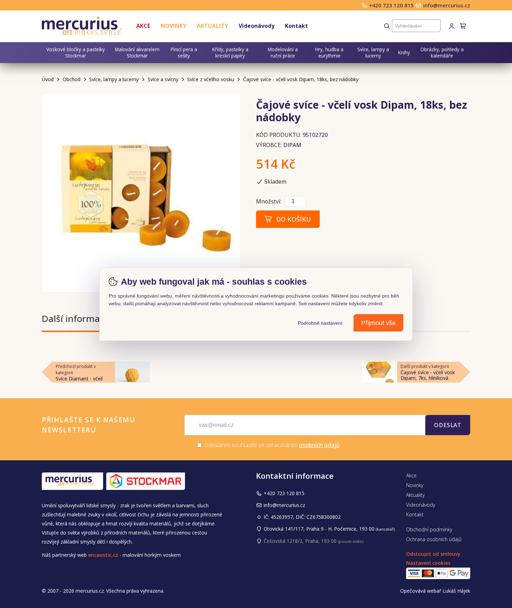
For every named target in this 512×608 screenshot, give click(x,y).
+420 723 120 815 (392, 5)
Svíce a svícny (163, 79)
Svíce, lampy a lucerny (373, 52)
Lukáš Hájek (456, 590)
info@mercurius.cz (446, 5)
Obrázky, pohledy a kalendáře (442, 52)
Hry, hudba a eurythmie (329, 52)
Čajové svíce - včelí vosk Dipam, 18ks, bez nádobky (300, 79)
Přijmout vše (378, 322)
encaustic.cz (103, 555)
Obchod (71, 79)
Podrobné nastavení (320, 322)
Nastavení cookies (428, 563)
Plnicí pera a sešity (184, 52)
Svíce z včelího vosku (210, 79)
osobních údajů (319, 445)
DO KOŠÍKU (292, 219)
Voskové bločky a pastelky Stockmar (75, 52)
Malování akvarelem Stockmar (137, 52)
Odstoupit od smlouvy (433, 554)
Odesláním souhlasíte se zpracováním (271, 445)
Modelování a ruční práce (283, 52)
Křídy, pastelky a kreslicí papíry (230, 52)
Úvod (48, 79)
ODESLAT (447, 425)
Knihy (404, 52)
